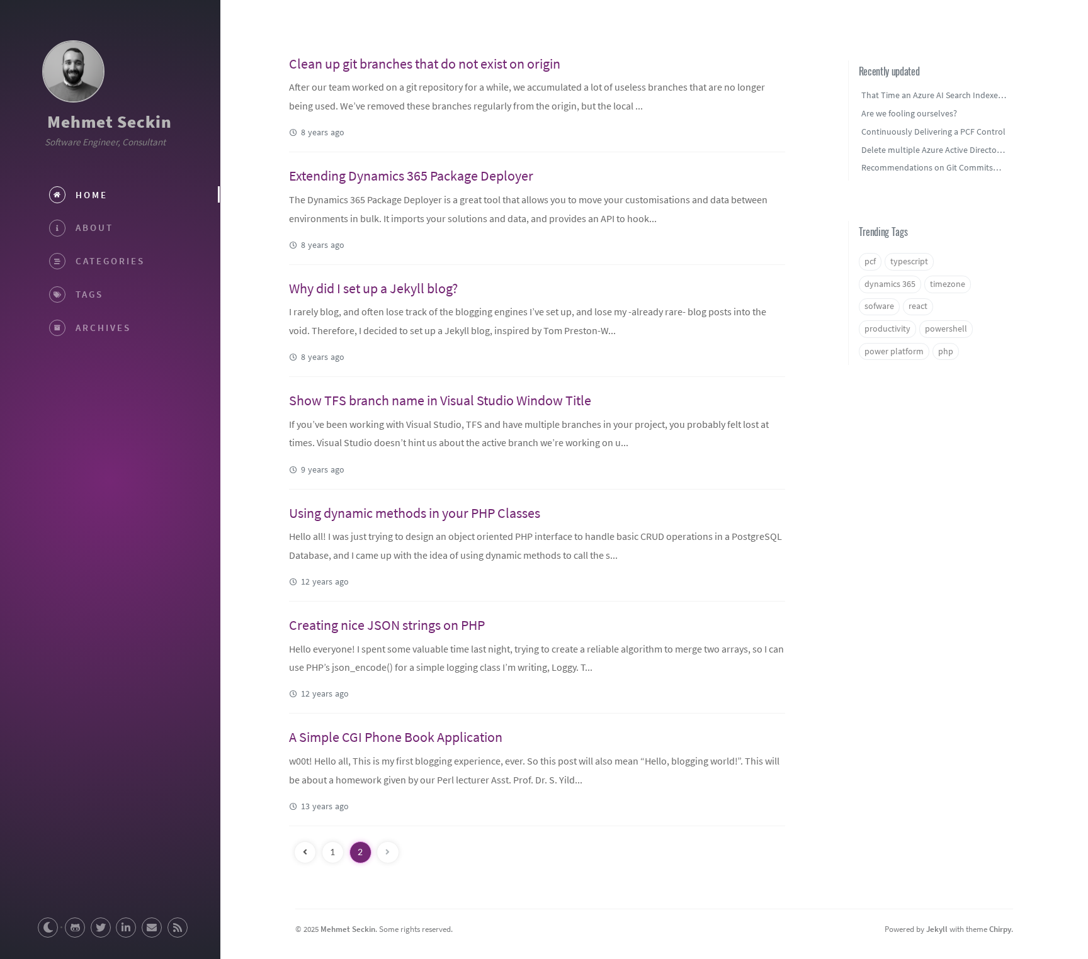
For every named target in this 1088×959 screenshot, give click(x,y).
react (918, 306)
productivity (887, 328)
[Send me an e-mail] (152, 927)
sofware (879, 306)
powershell (946, 328)
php (945, 351)
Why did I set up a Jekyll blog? (373, 288)
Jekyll (937, 929)
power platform (894, 351)
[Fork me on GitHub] (75, 927)
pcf (870, 261)
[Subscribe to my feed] (177, 927)
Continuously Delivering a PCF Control (933, 131)
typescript (909, 261)
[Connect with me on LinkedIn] (126, 927)
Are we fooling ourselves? (909, 113)
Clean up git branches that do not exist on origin (424, 63)
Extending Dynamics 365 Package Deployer (411, 175)
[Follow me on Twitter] (101, 927)
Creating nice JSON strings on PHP (387, 625)
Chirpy (1000, 929)
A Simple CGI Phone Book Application (395, 737)
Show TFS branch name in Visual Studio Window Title (440, 400)
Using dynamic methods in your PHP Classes (414, 513)
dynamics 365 (889, 284)
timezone (947, 284)
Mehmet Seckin (109, 121)
